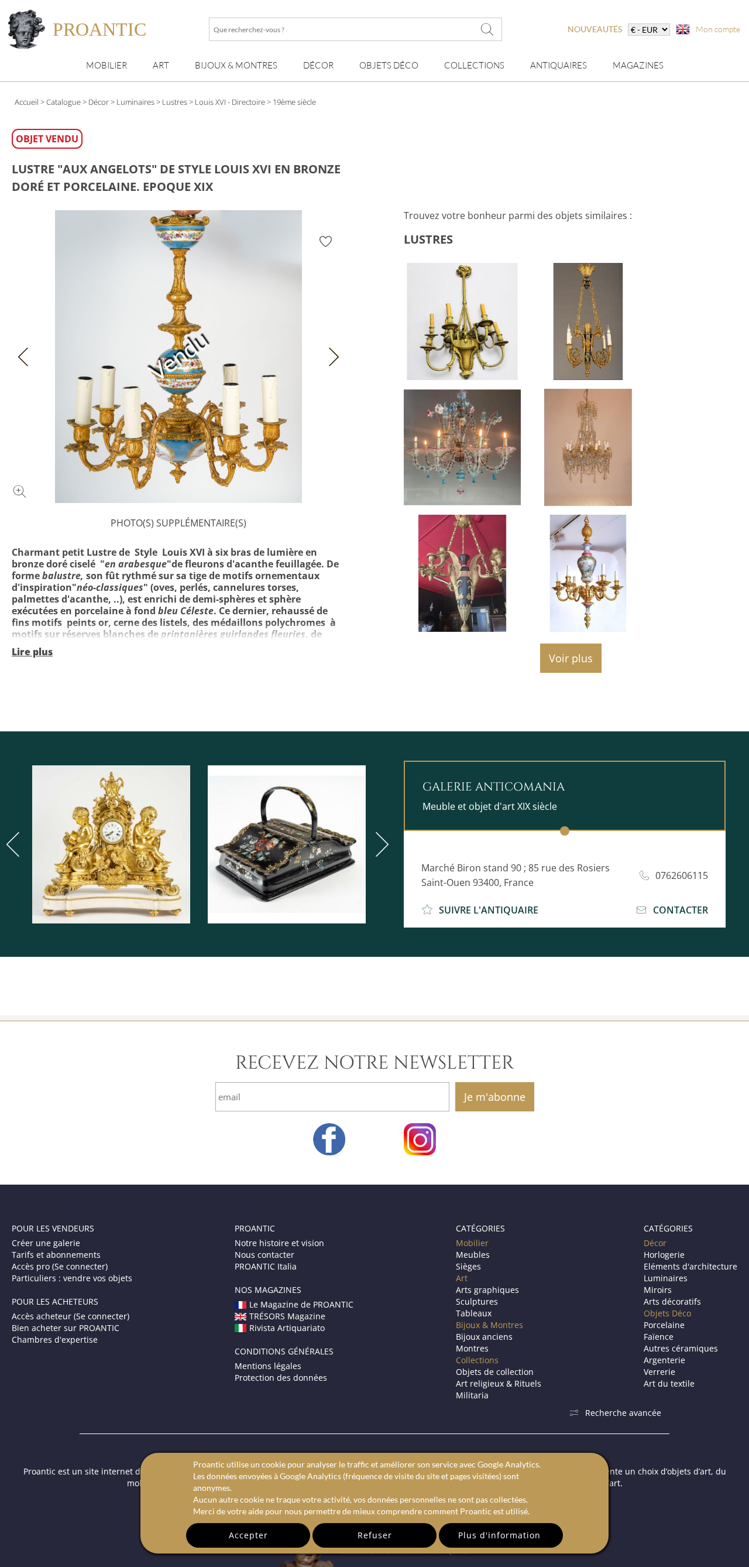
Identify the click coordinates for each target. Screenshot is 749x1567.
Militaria (472, 1395)
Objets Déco (388, 65)
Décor (318, 65)
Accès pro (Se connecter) (60, 1266)
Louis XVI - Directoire (230, 102)
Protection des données (281, 1377)
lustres (428, 239)
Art (161, 65)
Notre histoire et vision (279, 1242)
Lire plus (32, 652)
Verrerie (659, 1371)
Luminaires (135, 102)
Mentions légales (268, 1365)
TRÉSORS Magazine (287, 1316)
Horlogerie (664, 1254)
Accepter (248, 1535)
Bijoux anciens (484, 1336)
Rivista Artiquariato (287, 1327)
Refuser (375, 1535)
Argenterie (664, 1360)
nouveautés (595, 29)
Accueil (27, 102)
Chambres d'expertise (55, 1339)
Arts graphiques (487, 1289)
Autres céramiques (681, 1348)
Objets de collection (495, 1371)
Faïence (659, 1336)
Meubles (473, 1254)
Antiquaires (558, 65)
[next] (380, 844)
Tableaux (474, 1313)
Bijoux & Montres (489, 1324)
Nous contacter (264, 1254)
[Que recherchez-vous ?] (487, 29)
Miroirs (658, 1289)
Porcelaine (664, 1324)
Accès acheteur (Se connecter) (70, 1316)
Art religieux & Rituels (498, 1383)
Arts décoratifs (672, 1301)
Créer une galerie (46, 1242)
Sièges (468, 1266)
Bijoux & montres (236, 65)
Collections (474, 65)
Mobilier (106, 65)
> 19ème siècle (291, 102)
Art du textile (669, 1383)
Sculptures (477, 1301)
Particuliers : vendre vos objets (72, 1278)
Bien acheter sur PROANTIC (65, 1327)
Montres (472, 1348)
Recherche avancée (623, 1412)
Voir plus (571, 658)
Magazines (638, 65)
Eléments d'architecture (690, 1266)
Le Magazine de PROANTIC (301, 1304)
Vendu (178, 357)
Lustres (174, 102)
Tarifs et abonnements (56, 1254)
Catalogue (63, 102)
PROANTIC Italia (266, 1266)
